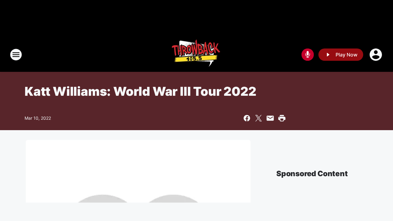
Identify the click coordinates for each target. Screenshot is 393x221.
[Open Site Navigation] (16, 54)
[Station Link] (196, 55)
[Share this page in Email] (270, 118)
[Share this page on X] (258, 118)
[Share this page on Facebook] (247, 118)
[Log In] (376, 54)
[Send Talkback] (308, 54)
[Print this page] (282, 118)
